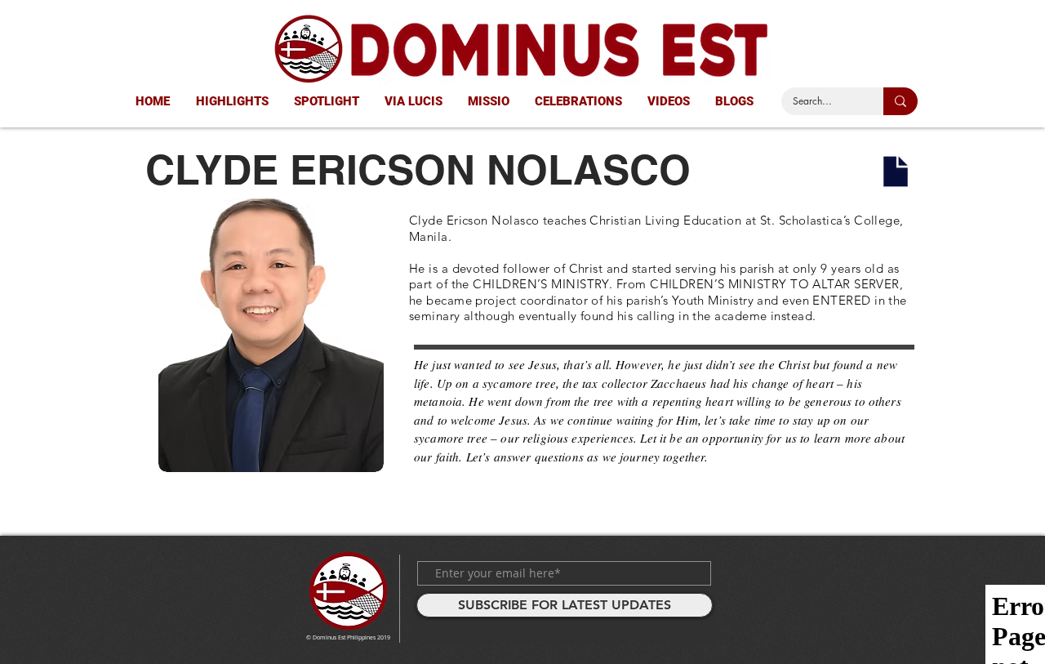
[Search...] (900, 101)
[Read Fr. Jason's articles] (895, 171)
